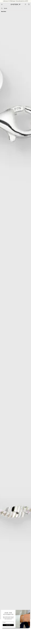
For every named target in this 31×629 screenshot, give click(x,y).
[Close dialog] (29, 611)
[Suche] (2, 8)
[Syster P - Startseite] (15, 4)
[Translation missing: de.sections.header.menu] (1, 4)
